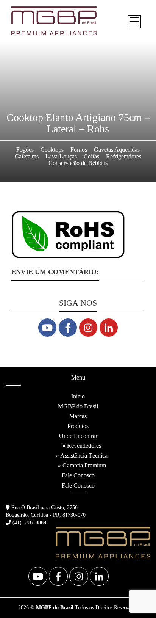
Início (78, 396)
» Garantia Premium (82, 465)
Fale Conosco (78, 475)
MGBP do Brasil (78, 406)
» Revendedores (81, 445)
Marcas (78, 416)
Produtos (78, 426)
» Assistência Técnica (82, 455)
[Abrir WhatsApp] (137, 598)
